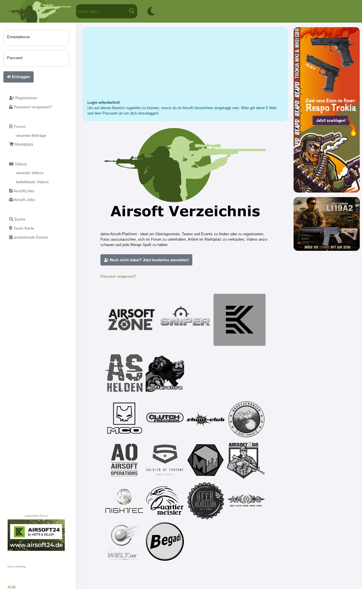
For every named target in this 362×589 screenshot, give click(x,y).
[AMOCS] (246, 501)
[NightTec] (124, 501)
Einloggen (20, 77)
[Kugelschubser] (246, 419)
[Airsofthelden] (124, 373)
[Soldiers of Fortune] (165, 460)
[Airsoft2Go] (246, 460)
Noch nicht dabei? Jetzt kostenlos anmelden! (149, 260)
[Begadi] (165, 541)
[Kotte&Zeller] (240, 320)
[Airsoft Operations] (124, 460)
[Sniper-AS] (185, 320)
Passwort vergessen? (118, 276)
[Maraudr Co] (124, 419)
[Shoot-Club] (205, 419)
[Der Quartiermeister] (165, 501)
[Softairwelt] (124, 541)
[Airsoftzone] (131, 320)
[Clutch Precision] (165, 419)
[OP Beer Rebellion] (205, 501)
